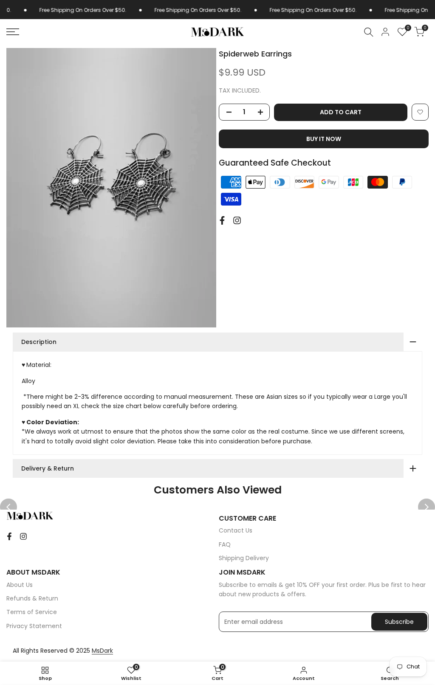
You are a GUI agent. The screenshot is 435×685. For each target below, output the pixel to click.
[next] (426, 507)
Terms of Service (31, 612)
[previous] (8, 507)
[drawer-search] (368, 32)
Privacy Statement (34, 626)
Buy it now (323, 139)
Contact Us (235, 530)
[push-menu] (12, 31)
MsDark (102, 650)
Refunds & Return (32, 598)
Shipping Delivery (244, 558)
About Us (19, 585)
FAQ (225, 544)
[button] (420, 112)
